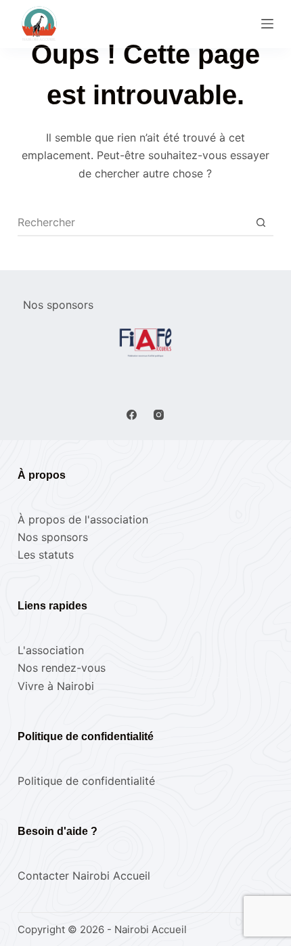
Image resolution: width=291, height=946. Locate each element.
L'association (51, 650)
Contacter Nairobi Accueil (84, 875)
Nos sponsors (53, 537)
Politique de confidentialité (86, 781)
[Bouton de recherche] (260, 222)
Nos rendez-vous (62, 667)
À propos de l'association (83, 519)
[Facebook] (132, 415)
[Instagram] (159, 415)
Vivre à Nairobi (56, 686)
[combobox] (133, 222)
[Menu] (267, 24)
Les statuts (46, 554)
